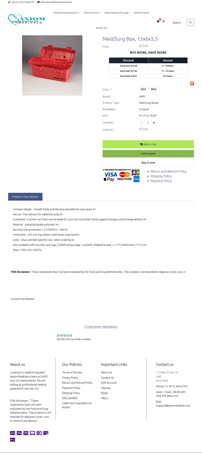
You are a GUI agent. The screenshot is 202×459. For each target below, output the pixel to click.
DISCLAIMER (69, 398)
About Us (101, 27)
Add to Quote (148, 153)
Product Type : (111, 102)
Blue (154, 89)
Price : (106, 46)
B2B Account (141, 12)
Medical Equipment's (66, 12)
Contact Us (107, 377)
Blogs (104, 392)
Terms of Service (72, 372)
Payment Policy (161, 181)
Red (143, 89)
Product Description (25, 196)
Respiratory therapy (117, 12)
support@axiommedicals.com (58, 2)
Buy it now (148, 162)
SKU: (105, 115)
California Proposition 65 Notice (77, 405)
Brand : (107, 96)
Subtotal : (108, 129)
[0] (158, 21)
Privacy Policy (70, 377)
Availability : (109, 109)
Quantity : (108, 122)
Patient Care (92, 12)
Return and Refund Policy (169, 171)
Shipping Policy (161, 176)
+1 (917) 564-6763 (176, 386)
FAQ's (104, 398)
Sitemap (105, 387)
